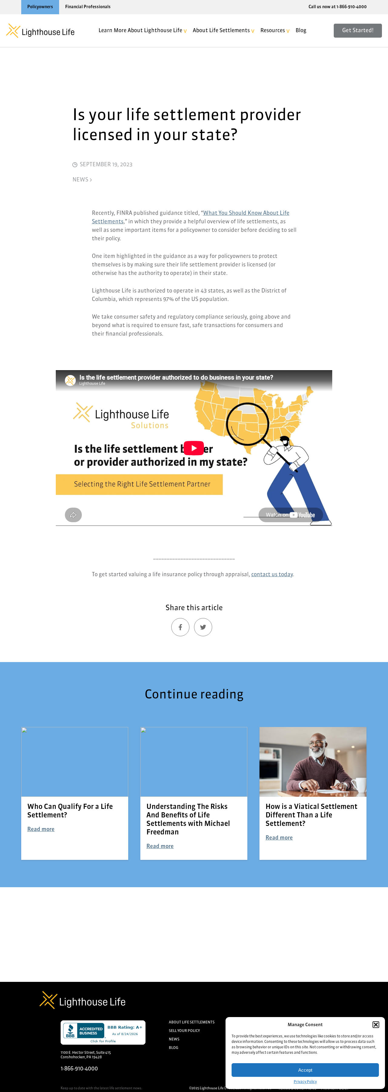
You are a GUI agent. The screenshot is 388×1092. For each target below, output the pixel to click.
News (174, 1039)
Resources (272, 30)
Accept (305, 1070)
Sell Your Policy (184, 1031)
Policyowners (40, 7)
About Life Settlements (221, 30)
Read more (41, 829)
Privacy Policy (305, 1082)
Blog (301, 30)
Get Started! (357, 30)
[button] (376, 1025)
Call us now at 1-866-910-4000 (338, 7)
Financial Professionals (88, 7)
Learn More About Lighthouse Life (140, 30)
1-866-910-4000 (79, 1069)
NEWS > (82, 180)
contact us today (272, 574)
